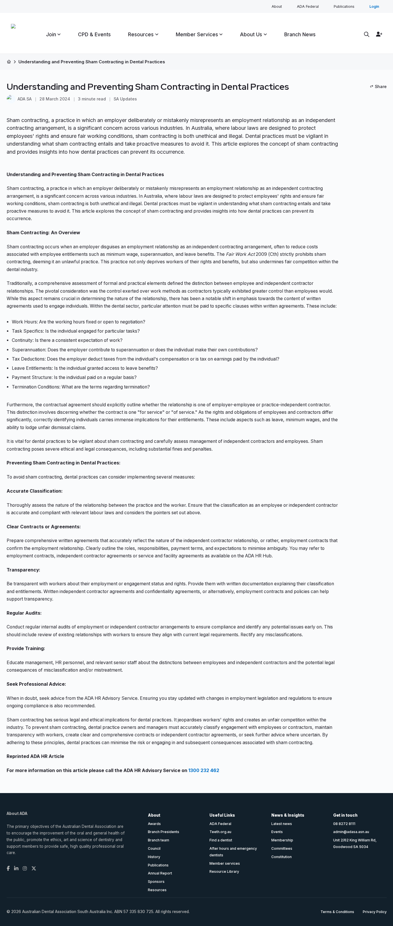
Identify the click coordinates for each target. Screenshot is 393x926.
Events (277, 832)
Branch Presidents (163, 832)
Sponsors (156, 881)
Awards (154, 824)
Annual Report (160, 873)
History (154, 857)
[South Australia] (13, 34)
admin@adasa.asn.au (351, 832)
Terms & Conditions (337, 912)
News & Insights (287, 815)
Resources (157, 890)
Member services (224, 863)
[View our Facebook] (8, 868)
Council (154, 848)
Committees (281, 848)
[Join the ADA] (378, 34)
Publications (344, 6)
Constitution (281, 857)
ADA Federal (308, 6)
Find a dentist (220, 840)
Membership (282, 840)
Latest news (281, 824)
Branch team (158, 840)
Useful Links (222, 815)
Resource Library (224, 871)
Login (374, 6)
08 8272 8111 (344, 824)
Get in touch (345, 815)
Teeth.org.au (220, 832)
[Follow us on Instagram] (25, 868)
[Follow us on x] (33, 868)
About (277, 6)
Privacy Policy (375, 912)
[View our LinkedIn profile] (16, 868)
